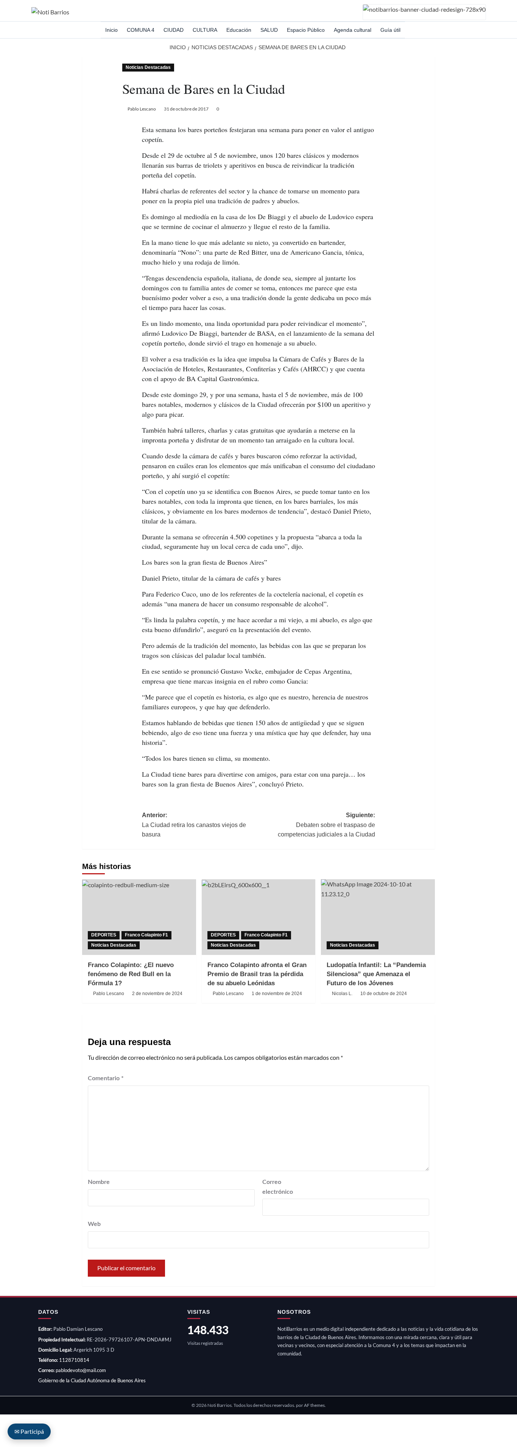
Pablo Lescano (142, 109)
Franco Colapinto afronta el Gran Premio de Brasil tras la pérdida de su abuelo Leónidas (257, 974)
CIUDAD (174, 30)
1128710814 (74, 1360)
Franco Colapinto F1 (146, 935)
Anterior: (194, 825)
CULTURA (205, 30)
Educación (238, 30)
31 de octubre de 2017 (186, 109)
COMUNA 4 (140, 30)
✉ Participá (29, 1431)
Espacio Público (306, 30)
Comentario (106, 1078)
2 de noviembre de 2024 (157, 993)
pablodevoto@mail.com (81, 1370)
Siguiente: (326, 825)
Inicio (111, 30)
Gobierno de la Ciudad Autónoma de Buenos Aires (92, 1380)
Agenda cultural (352, 30)
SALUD (269, 30)
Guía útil (390, 30)
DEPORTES (103, 935)
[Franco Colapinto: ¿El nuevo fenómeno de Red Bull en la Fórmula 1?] (139, 917)
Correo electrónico (277, 1187)
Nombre (99, 1182)
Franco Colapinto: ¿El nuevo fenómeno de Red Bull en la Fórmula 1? (131, 974)
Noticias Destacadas (148, 67)
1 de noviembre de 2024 (277, 993)
